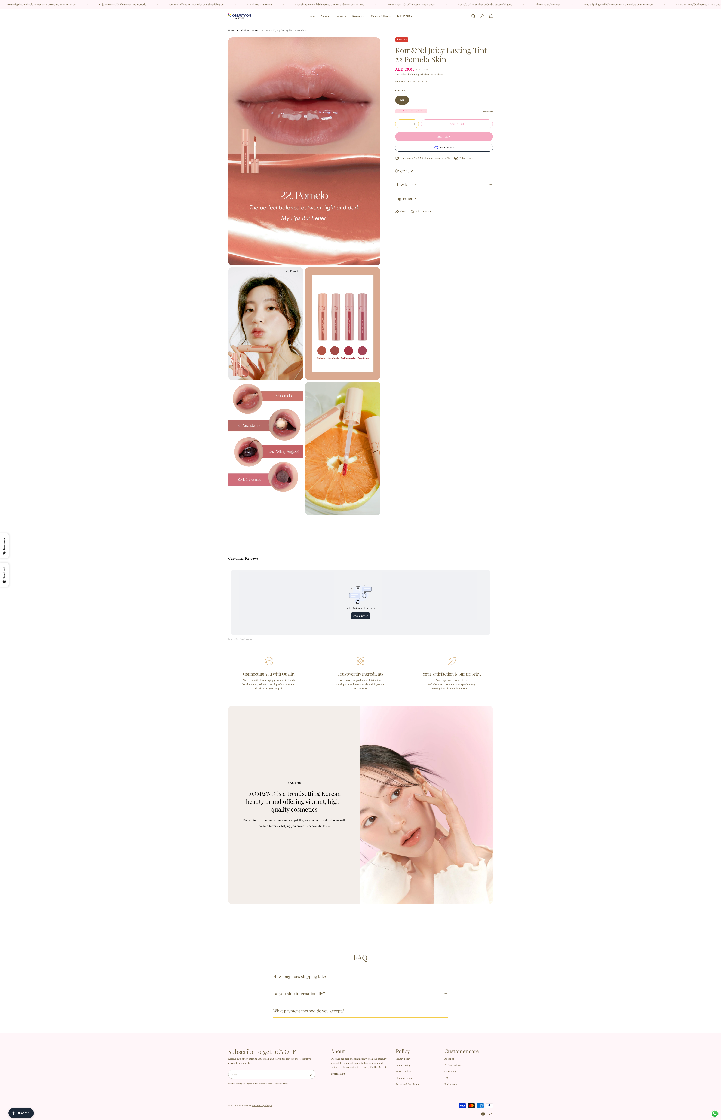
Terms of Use (265, 1084)
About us (449, 1059)
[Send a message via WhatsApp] (714, 1113)
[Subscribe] (310, 1074)
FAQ (446, 1078)
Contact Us (450, 1071)
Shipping (414, 74)
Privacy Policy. (282, 1084)
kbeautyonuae (244, 1105)
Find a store (450, 1084)
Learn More (338, 1073)
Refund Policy (403, 1065)
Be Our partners (452, 1065)
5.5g (402, 100)
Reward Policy (403, 1071)
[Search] (473, 16)
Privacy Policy (403, 1059)
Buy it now (443, 136)
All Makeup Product (250, 31)
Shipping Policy (404, 1078)
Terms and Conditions (407, 1084)
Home (231, 31)
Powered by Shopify (262, 1105)
